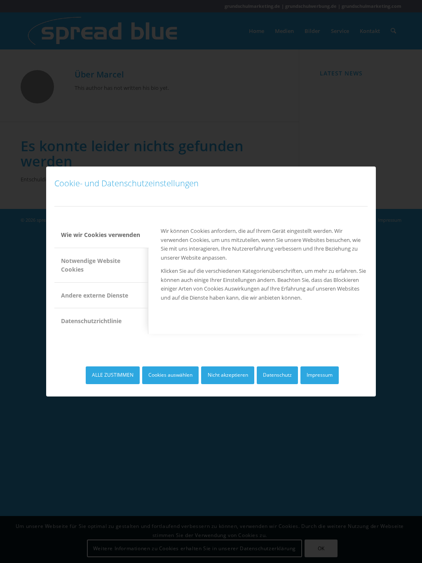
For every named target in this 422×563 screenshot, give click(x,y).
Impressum (320, 374)
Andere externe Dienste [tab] (94, 295)
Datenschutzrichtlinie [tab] (91, 321)
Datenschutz (277, 374)
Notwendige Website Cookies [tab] (90, 265)
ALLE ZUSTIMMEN (113, 374)
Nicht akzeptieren (228, 374)
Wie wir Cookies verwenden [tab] (100, 235)
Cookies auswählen (170, 374)
